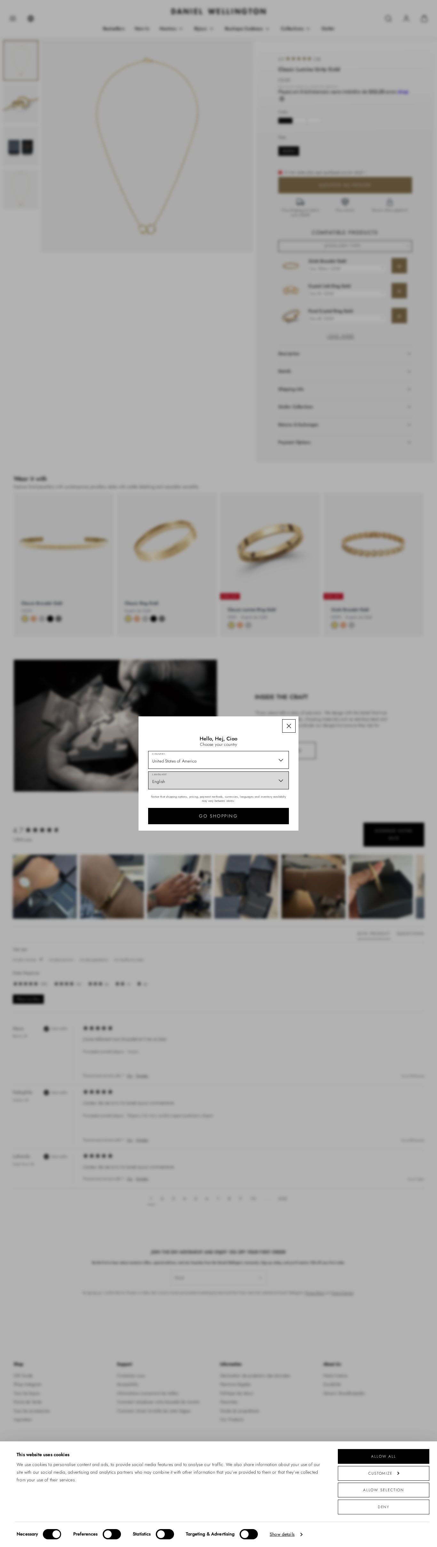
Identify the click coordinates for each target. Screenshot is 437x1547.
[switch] (112, 1534)
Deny (384, 1507)
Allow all (383, 1456)
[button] (288, 726)
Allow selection (383, 1490)
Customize (380, 1473)
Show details (282, 1534)
